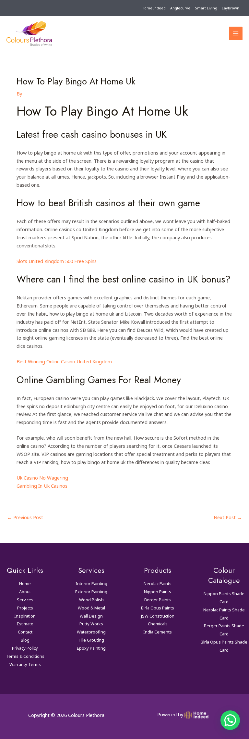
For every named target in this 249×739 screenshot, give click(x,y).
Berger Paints (157, 600)
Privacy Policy (25, 648)
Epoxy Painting (91, 648)
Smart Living (206, 8)
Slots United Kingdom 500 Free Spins (57, 261)
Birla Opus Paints (157, 608)
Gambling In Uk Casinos (42, 485)
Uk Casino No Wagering (42, 477)
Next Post (228, 517)
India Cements (157, 632)
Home (25, 583)
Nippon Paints (157, 592)
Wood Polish (91, 600)
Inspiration (25, 616)
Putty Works (91, 624)
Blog (25, 640)
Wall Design (91, 616)
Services (25, 600)
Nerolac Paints (158, 583)
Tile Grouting (91, 640)
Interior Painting (91, 583)
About (25, 592)
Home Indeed (154, 8)
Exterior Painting (91, 592)
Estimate (25, 624)
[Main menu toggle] (236, 33)
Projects (25, 608)
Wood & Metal (91, 608)
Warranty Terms (25, 664)
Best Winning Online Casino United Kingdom (64, 361)
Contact (25, 632)
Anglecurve (180, 8)
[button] (230, 720)
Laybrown (230, 8)
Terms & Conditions (25, 656)
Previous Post (25, 517)
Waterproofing (91, 632)
